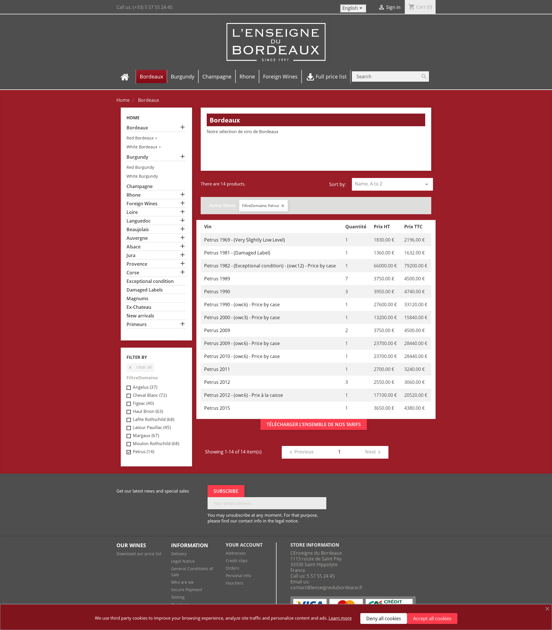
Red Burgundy (140, 167)
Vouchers (235, 583)
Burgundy (137, 157)
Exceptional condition (150, 281)
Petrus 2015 (217, 408)
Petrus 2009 (217, 330)
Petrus (143, 451)
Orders (232, 568)
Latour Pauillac (152, 427)
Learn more (340, 618)
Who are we (182, 582)
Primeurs (136, 324)
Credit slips (237, 560)
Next (374, 452)
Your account (244, 545)
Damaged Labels (144, 290)
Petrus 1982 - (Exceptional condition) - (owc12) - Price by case (270, 266)
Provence (136, 264)
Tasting (178, 597)
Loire (132, 212)
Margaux (146, 435)
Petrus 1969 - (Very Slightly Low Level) (244, 240)
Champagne (139, 186)
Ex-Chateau (138, 307)
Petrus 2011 (217, 369)
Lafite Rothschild (153, 419)
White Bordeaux (141, 147)
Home (132, 117)
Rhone (133, 195)
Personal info (238, 575)
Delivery (179, 553)
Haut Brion (148, 411)
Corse (132, 273)
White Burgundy (142, 176)
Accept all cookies (432, 618)
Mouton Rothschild (156, 443)
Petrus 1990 (217, 291)
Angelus (145, 387)
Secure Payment (186, 589)
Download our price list (138, 553)
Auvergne (137, 238)
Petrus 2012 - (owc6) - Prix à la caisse (243, 395)
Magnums (137, 299)
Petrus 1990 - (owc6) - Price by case (242, 304)
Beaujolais (137, 230)
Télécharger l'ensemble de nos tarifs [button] (314, 424)
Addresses (236, 553)
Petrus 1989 (217, 278)
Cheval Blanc (150, 395)
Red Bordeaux (140, 138)
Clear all (140, 367)
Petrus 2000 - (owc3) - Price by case (242, 317)
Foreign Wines (142, 204)
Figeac (143, 403)
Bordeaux (137, 128)
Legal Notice (183, 561)
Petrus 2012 (217, 382)
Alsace (133, 247)
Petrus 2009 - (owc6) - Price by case (242, 343)
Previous (301, 452)
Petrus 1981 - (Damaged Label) (237, 253)
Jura (130, 255)
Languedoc (138, 221)
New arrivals (140, 316)
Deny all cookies (383, 618)
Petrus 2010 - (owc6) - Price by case (242, 356)
